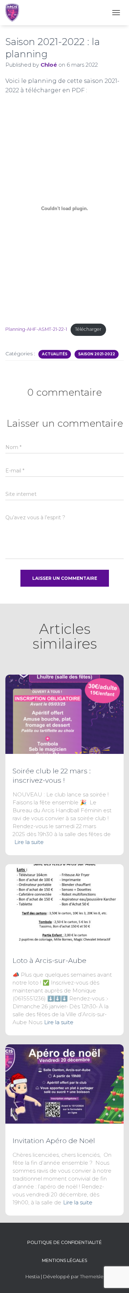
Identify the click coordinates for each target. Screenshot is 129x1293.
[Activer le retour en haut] (115, 1279)
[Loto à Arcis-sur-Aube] (64, 903)
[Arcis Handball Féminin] (14, 13)
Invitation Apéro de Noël (54, 1141)
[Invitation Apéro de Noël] (64, 1083)
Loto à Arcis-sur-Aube (49, 960)
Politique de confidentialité (64, 1242)
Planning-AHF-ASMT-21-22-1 (36, 329)
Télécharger (88, 329)
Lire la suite (29, 842)
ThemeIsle (92, 1276)
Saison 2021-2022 (96, 354)
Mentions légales (64, 1260)
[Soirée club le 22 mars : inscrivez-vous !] (64, 714)
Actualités (54, 354)
